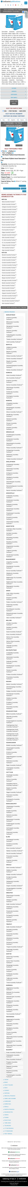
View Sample (19, 145)
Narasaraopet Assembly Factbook (13, 820)
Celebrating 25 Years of (9, 1179)
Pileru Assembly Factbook (14, 1059)
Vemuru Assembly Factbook (14, 370)
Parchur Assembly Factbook (14, 358)
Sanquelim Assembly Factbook (9, 235)
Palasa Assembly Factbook (14, 448)
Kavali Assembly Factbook (14, 632)
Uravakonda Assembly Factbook (12, 555)
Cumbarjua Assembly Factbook (9, 209)
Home (24, 191)
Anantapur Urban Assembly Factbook (14, 529)
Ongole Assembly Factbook (14, 886)
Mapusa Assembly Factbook (9, 214)
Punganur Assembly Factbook (11, 1063)
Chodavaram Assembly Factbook (12, 501)
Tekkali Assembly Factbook (14, 459)
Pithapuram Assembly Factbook (12, 1006)
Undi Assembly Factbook (13, 342)
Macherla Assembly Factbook (11, 816)
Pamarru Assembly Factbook (11, 671)
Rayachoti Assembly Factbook (12, 1071)
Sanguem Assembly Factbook (9, 293)
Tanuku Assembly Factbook (14, 339)
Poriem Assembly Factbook (9, 225)
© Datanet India (14, 1184)
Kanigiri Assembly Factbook (14, 874)
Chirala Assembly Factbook (14, 356)
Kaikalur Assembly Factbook (14, 851)
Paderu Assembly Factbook (14, 602)
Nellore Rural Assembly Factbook (13, 642)
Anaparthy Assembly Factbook (12, 563)
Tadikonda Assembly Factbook (12, 979)
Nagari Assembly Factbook (14, 792)
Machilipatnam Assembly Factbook (13, 666)
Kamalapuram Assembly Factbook (13, 694)
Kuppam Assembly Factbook (11, 789)
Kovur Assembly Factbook (14, 634)
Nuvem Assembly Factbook (8, 285)
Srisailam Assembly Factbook (11, 428)
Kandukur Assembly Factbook (11, 628)
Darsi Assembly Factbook (14, 867)
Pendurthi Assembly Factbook (12, 518)
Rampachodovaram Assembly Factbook (14, 614)
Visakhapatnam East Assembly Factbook (12, 726)
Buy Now (23, 188)
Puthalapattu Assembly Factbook (13, 800)
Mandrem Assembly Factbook (9, 212)
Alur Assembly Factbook (13, 378)
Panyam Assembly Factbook (11, 424)
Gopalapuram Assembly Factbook (13, 567)
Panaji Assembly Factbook (8, 219)
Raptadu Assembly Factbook (11, 920)
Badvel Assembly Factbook (14, 684)
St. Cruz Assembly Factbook (9, 242)
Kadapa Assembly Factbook (14, 691)
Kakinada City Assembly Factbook (13, 993)
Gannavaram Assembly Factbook (12, 469)
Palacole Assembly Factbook (11, 331)
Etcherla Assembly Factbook (11, 753)
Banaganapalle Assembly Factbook (13, 408)
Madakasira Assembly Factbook (12, 907)
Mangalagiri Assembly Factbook (12, 966)
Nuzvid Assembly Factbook (14, 853)
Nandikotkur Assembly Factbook (12, 415)
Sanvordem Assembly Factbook (9, 296)
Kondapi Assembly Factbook (11, 878)
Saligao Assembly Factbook (9, 232)
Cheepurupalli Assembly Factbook (13, 748)
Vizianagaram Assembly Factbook (12, 768)
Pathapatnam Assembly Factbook (13, 451)
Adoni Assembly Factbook (14, 375)
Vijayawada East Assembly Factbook (13, 1042)
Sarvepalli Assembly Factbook (12, 930)
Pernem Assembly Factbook (9, 222)
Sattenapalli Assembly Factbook (12, 829)
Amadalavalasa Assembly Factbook (13, 435)
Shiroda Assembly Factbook (9, 298)
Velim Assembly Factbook (8, 303)
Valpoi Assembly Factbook (8, 250)
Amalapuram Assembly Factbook (12, 465)
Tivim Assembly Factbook (8, 247)
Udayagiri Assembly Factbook (11, 646)
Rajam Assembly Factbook (14, 765)
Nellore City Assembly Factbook (12, 638)
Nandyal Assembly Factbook (11, 419)
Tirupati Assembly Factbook (14, 947)
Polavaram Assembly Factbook (12, 857)
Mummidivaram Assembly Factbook (13, 482)
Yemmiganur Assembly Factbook (12, 397)
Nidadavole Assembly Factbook (12, 574)
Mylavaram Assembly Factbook (12, 1024)
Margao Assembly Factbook (9, 278)
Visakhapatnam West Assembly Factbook (12, 739)
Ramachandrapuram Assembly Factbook (14, 487)
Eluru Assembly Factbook (14, 848)
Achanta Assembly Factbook (11, 318)
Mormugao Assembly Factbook (9, 280)
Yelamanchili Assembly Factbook (12, 522)
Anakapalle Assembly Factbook (12, 496)
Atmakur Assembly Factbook (11, 624)
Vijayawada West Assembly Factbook (14, 1046)
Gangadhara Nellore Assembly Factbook (12, 784)
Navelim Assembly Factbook (9, 283)
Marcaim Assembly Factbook (9, 275)
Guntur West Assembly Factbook (12, 961)
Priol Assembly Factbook (8, 230)
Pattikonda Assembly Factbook (12, 392)
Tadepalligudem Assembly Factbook (13, 336)
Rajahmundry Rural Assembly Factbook (14, 583)
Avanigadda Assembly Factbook (12, 653)
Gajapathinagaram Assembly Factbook (14, 757)
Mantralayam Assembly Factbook (12, 388)
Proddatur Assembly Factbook (12, 703)
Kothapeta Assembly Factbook (12, 474)
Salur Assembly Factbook (14, 618)
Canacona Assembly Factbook (9, 257)
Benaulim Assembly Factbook (9, 255)
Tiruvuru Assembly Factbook (11, 1033)
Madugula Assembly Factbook (12, 505)
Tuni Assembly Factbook (13, 1014)
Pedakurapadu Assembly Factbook (13, 824)
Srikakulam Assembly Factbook (12, 455)
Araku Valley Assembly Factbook (12, 594)
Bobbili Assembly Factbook (14, 745)
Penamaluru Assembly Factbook (12, 678)
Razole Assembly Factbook (14, 490)
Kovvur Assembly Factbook (14, 571)
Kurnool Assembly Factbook (14, 385)
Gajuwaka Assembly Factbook (12, 717)
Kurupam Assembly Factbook (11, 598)
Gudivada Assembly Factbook (11, 662)
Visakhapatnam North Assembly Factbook (12, 730)
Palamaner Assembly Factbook (12, 796)
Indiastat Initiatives (14, 1142)
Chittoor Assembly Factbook (11, 780)
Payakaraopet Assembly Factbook (13, 514)
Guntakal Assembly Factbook (11, 534)
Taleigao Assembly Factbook (9, 245)
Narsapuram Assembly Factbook (12, 327)
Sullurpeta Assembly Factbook (12, 943)
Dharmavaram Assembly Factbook (13, 896)
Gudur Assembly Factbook (14, 927)
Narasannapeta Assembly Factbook (13, 444)
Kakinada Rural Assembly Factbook (13, 997)
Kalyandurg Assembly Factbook (12, 538)
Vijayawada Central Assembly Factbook (14, 1037)
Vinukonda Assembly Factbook (12, 833)
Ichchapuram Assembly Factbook (12, 440)
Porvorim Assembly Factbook (9, 227)
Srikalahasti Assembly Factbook (12, 939)
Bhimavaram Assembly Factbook (12, 323)
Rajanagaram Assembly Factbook (12, 587)
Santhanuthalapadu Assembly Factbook (14, 366)
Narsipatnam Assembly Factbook (12, 509)
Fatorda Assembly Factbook (9, 273)
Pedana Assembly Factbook (14, 674)
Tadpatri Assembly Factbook (11, 551)
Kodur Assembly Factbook (14, 1052)
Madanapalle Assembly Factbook (12, 1056)
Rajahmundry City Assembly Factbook (14, 578)
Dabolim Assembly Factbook (9, 270)
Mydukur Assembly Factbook (11, 699)
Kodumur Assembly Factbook (11, 381)
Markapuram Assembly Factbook (12, 882)
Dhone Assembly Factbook (14, 412)
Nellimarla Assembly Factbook (12, 761)
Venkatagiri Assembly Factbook (12, 950)
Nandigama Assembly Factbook (12, 1029)
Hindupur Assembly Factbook (11, 900)
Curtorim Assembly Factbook (9, 267)
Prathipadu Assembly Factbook (12, 974)
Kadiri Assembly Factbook (14, 904)
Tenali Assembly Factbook (14, 982)
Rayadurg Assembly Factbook (11, 542)
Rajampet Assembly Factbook (12, 1067)
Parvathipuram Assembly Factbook (13, 610)
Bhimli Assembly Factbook (14, 714)
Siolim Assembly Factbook (8, 237)
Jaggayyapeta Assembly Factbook (13, 1020)
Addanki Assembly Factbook (11, 348)
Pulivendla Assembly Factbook (12, 707)
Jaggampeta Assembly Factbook (12, 989)
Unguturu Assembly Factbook (11, 861)
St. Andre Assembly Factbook (9, 240)
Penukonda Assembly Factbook (12, 912)
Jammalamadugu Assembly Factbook (13, 687)
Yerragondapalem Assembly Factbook (14, 889)
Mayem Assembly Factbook (9, 217)
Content (7, 145)
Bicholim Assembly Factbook (9, 204)
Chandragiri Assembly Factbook (12, 776)
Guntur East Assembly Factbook (12, 957)
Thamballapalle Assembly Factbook (13, 1076)
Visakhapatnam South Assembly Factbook (12, 734)
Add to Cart (22, 186)
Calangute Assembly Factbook (9, 207)
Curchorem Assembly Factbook (9, 265)
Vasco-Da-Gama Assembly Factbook (11, 301)
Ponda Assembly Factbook (8, 288)
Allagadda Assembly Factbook (12, 404)
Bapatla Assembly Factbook (11, 352)
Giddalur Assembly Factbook (11, 871)
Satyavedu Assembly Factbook (12, 934)
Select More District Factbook (12, 188)
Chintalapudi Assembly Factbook (12, 840)
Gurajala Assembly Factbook (11, 811)
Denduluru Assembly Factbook (12, 844)
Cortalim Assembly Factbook (9, 260)
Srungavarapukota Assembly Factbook (14, 721)
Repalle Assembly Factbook (11, 362)
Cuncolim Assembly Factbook (9, 262)
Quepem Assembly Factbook (9, 290)
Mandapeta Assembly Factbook (12, 478)
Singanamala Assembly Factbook (12, 547)
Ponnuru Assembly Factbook (11, 970)
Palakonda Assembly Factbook (12, 605)
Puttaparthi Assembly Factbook (12, 916)
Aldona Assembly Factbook (8, 202)
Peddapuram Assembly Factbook (12, 1002)
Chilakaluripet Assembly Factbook (13, 807)
